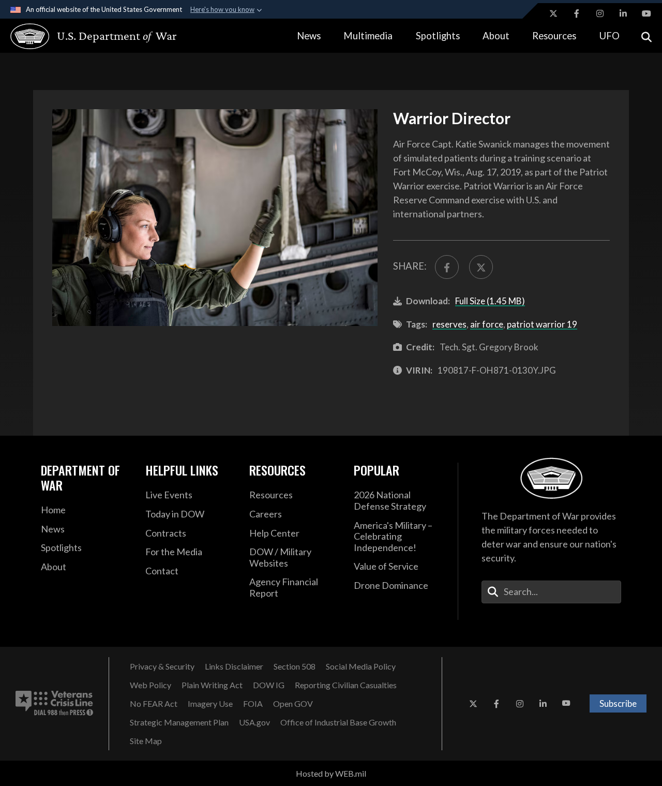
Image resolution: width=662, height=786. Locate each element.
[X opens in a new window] (553, 13)
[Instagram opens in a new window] (600, 13)
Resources (554, 35)
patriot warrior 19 (542, 324)
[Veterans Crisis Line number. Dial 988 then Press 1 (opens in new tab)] (54, 704)
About (496, 35)
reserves (449, 324)
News (309, 35)
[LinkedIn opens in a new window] (623, 13)
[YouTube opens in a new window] (646, 13)
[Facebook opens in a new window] (576, 13)
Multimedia (368, 35)
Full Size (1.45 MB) (490, 300)
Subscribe (618, 703)
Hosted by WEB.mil (331, 773)
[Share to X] (481, 267)
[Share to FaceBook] (447, 267)
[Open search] (646, 36)
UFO (609, 35)
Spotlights (438, 35)
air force (486, 324)
